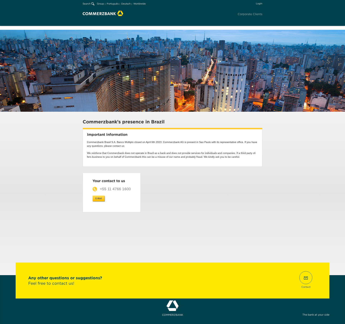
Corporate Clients (250, 14)
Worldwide (139, 3)
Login (259, 3)
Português (113, 3)
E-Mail (98, 198)
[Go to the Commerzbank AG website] (103, 13)
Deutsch (126, 3)
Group (100, 3)
